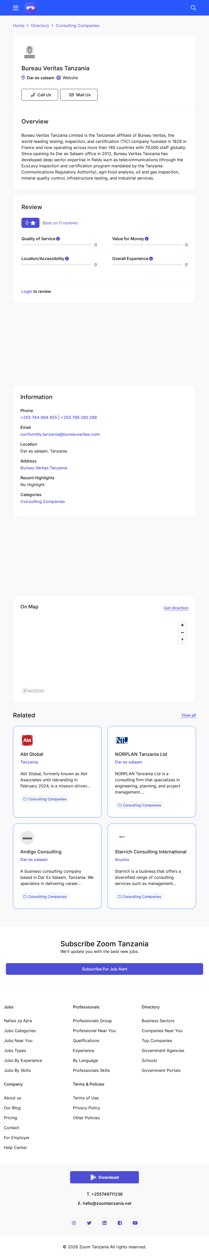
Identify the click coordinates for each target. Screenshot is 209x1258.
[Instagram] (74, 1223)
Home (18, 25)
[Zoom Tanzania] (30, 7)
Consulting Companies (77, 25)
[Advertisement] (104, 344)
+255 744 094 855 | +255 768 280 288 (58, 417)
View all (188, 715)
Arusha (122, 859)
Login (26, 291)
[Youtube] (135, 1223)
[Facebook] (120, 1223)
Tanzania (29, 761)
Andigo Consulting (40, 851)
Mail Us (83, 94)
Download (109, 1177)
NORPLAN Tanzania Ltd (141, 754)
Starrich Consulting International (151, 851)
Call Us (44, 94)
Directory (40, 25)
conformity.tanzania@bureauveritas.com (60, 434)
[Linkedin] (104, 1223)
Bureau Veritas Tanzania (43, 467)
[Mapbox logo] (33, 691)
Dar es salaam (40, 77)
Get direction (176, 607)
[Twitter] (89, 1223)
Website (70, 77)
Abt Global (31, 754)
